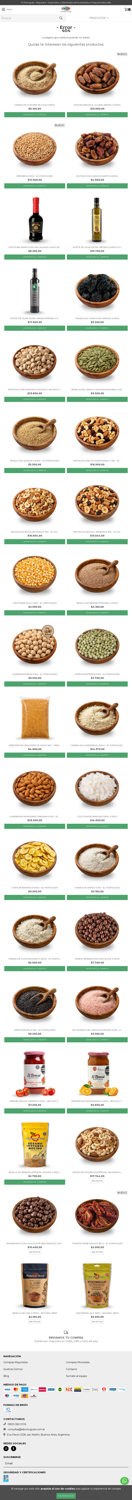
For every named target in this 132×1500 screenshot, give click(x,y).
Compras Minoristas (78, 1362)
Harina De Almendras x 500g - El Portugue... (97, 745)
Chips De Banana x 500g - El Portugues (35, 887)
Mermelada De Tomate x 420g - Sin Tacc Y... (35, 1101)
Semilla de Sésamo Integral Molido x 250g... (35, 1172)
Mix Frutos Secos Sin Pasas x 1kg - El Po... (35, 532)
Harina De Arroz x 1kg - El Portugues (97, 887)
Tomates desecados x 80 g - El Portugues (97, 1243)
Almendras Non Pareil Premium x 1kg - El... (35, 816)
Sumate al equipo (76, 1376)
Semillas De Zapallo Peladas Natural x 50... (97, 389)
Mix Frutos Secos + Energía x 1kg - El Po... (97, 532)
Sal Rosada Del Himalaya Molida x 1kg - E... (97, 1030)
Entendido (66, 1496)
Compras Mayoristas (15, 1362)
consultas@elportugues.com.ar (26, 1429)
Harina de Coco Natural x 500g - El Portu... (35, 958)
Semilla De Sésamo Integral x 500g (97, 603)
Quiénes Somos (13, 1369)
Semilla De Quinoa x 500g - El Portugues (34, 460)
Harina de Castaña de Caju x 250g (35, 105)
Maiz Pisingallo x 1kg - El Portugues (35, 603)
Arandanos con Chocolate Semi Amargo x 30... (34, 1243)
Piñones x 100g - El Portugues (35, 176)
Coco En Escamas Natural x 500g (97, 816)
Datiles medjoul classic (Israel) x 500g (97, 105)
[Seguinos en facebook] (13, 1448)
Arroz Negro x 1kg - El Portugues (34, 1030)
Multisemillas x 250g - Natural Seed (97, 1313)
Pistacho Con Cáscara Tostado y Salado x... (35, 389)
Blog (6, 1376)
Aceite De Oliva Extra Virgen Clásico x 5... (97, 247)
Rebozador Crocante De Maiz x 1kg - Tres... (34, 745)
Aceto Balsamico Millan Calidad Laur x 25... (35, 247)
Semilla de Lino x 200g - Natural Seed (34, 1313)
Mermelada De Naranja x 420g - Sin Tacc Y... (97, 1101)
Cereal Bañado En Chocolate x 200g (97, 958)
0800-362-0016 (17, 1424)
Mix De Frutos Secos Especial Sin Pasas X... (97, 1172)
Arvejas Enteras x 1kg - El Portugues (97, 674)
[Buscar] (60, 18)
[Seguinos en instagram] (6, 1448)
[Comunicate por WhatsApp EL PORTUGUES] (124, 1481)
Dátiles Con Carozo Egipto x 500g (97, 176)
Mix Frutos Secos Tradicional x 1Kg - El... (97, 460)
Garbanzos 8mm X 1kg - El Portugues (35, 674)
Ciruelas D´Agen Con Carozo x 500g (97, 318)
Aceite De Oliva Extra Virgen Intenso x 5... (34, 318)
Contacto (71, 1369)
